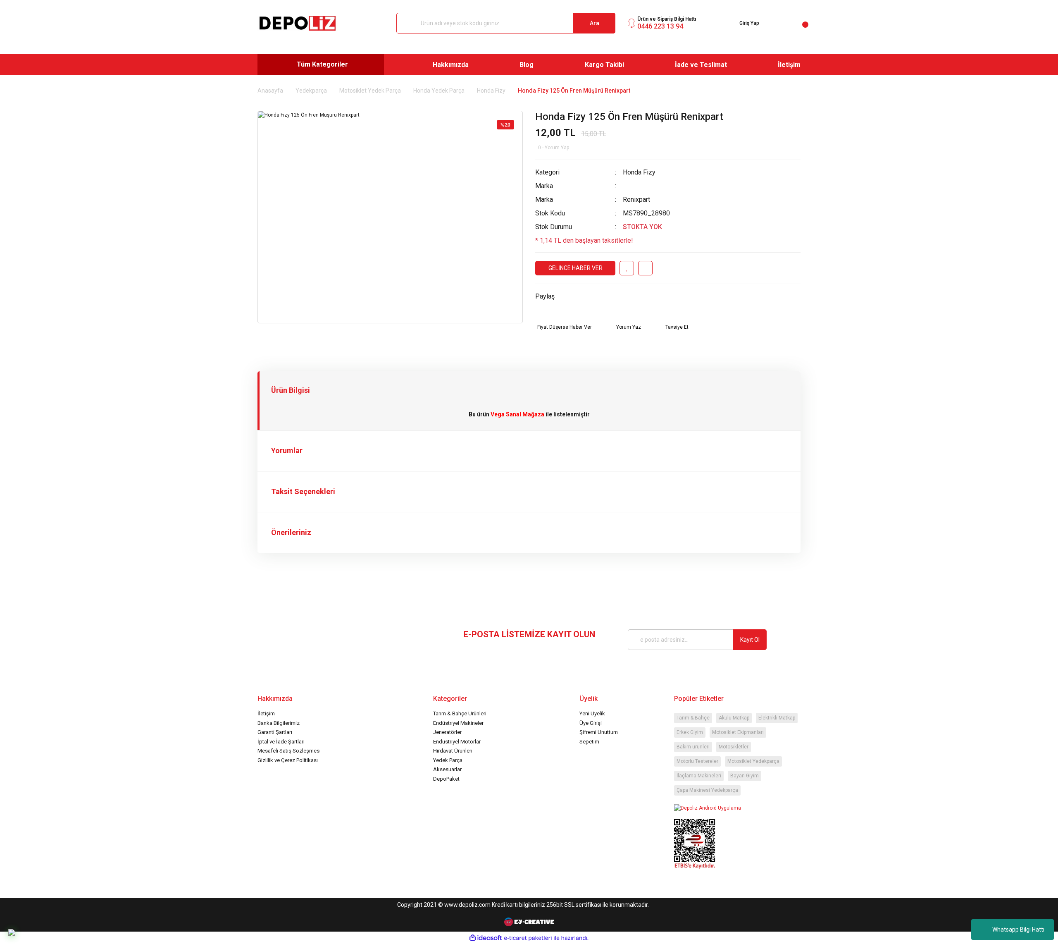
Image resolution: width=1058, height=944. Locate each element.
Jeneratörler (447, 732)
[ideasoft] (485, 938)
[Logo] (297, 23)
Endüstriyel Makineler (458, 723)
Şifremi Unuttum (598, 732)
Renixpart (636, 199)
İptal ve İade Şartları (281, 741)
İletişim (266, 713)
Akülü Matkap (734, 718)
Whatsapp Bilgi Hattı (1018, 929)
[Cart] (799, 23)
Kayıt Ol (750, 639)
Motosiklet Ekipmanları (738, 732)
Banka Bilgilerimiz (278, 723)
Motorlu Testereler (697, 761)
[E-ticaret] (528, 938)
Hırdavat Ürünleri (452, 751)
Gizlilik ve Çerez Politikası (287, 760)
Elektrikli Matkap (776, 718)
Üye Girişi (590, 723)
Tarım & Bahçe (693, 718)
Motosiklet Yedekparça (753, 761)
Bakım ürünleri (693, 747)
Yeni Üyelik (592, 713)
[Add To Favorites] (627, 268)
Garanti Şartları (274, 732)
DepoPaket (446, 779)
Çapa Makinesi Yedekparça (707, 790)
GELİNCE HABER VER (575, 268)
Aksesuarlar (447, 769)
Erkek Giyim (690, 732)
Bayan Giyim (744, 776)
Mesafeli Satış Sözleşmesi (289, 751)
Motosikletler (733, 747)
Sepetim (589, 741)
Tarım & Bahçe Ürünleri (459, 713)
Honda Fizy (639, 172)
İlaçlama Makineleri (699, 776)
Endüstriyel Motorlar (457, 741)
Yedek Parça (447, 760)
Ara (594, 23)
